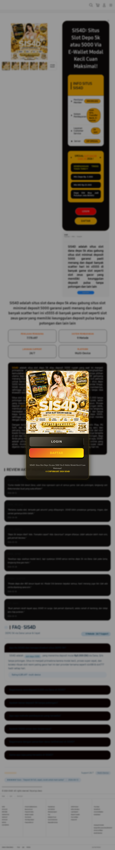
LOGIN (56, 441)
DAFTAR (56, 452)
